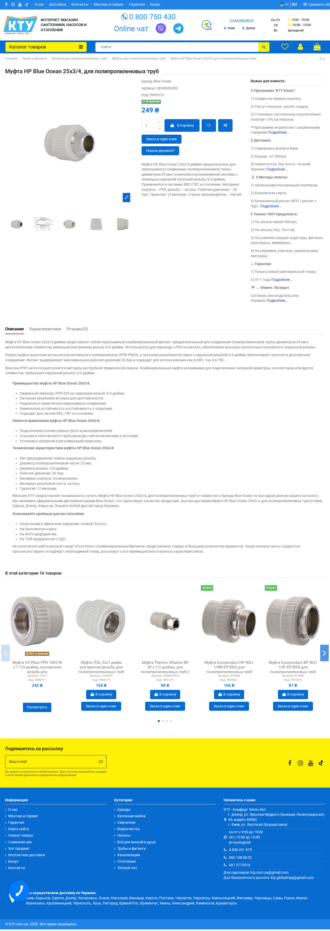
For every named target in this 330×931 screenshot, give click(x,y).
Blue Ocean (162, 81)
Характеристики (45, 328)
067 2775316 (239, 865)
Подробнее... (279, 132)
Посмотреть (37, 707)
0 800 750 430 (152, 17)
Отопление (126, 861)
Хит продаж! (18, 848)
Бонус (155, 4)
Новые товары (20, 835)
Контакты (80, 4)
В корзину (185, 125)
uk (286, 4)
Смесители (126, 822)
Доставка (58, 4)
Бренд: (147, 81)
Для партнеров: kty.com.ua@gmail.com (256, 872)
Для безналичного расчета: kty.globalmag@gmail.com (269, 878)
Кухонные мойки (131, 816)
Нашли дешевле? (160, 151)
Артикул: (149, 88)
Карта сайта (18, 829)
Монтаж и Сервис (109, 4)
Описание (14, 328)
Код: (145, 95)
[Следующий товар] (324, 59)
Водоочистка (128, 829)
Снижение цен (20, 842)
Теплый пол (127, 868)
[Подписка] (100, 761)
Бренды (123, 809)
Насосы (123, 835)
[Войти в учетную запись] (300, 46)
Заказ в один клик (161, 139)
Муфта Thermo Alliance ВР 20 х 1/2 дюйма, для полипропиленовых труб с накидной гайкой (165, 669)
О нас (40, 4)
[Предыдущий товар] (321, 59)
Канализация (128, 855)
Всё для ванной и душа (136, 842)
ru (294, 4)
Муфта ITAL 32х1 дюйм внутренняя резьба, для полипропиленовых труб (101, 667)
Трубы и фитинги (131, 848)
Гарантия (137, 4)
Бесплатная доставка (26, 855)
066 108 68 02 (240, 857)
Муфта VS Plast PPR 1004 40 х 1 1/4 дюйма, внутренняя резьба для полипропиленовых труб (37, 669)
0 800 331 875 (240, 850)
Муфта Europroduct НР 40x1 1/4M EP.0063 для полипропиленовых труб (228, 667)
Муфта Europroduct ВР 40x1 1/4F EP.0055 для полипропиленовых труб (293, 667)
